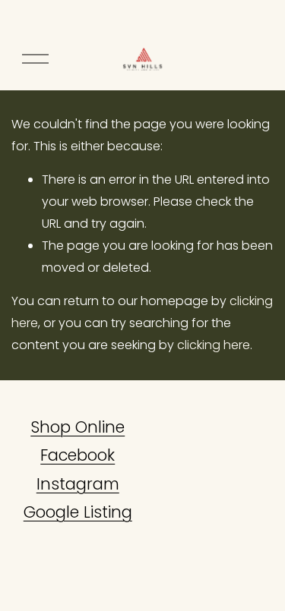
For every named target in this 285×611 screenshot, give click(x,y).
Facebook (77, 455)
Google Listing (78, 512)
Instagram (77, 484)
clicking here (213, 345)
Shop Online (77, 427)
